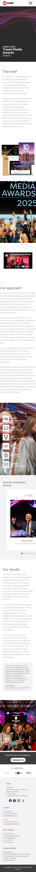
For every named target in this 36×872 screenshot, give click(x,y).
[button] (30, 3)
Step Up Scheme (9, 367)
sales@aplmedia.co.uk (11, 815)
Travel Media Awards (11, 296)
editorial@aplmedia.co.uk (12, 824)
